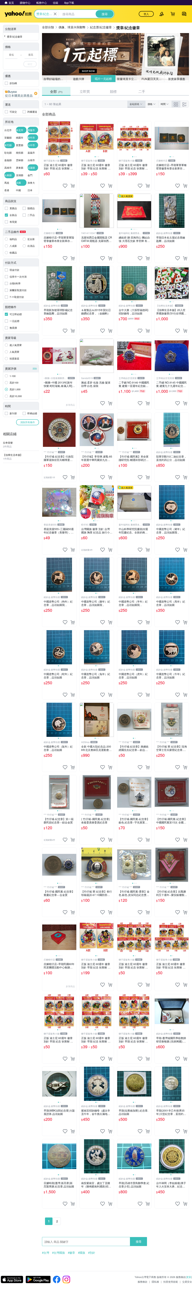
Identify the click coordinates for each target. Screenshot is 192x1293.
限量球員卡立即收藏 (128, 79)
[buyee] (21, 93)
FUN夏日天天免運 (153, 79)
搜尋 (138, 1241)
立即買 (85, 91)
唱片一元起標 (103, 79)
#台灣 (45, 1252)
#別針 (91, 1252)
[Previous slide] (44, 138)
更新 (188, 1277)
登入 (146, 14)
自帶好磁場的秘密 (55, 79)
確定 (30, 64)
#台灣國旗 (58, 1252)
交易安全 (187, 1281)
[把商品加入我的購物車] (72, 186)
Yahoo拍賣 (18, 13)
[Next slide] (73, 138)
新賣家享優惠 (176, 79)
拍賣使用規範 (170, 1281)
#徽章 (71, 1252)
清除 (34, 368)
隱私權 (155, 1281)
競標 (113, 91)
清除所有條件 (27, 422)
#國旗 (81, 1252)
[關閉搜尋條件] (55, 14)
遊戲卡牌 (78, 79)
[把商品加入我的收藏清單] (65, 186)
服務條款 (142, 1281)
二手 (141, 91)
